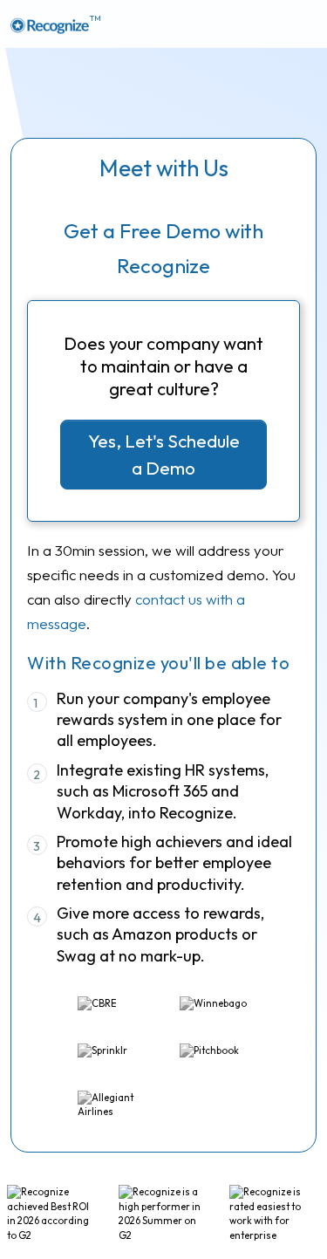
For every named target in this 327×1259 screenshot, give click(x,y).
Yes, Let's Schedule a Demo (164, 454)
